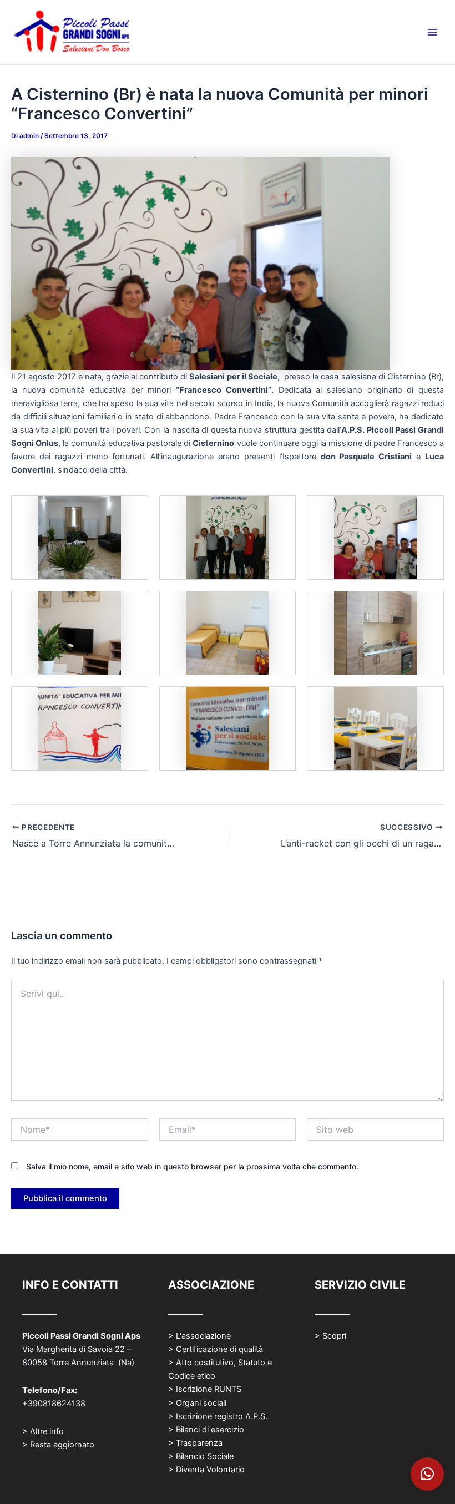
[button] (427, 1474)
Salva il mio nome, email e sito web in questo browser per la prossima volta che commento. (192, 1166)
